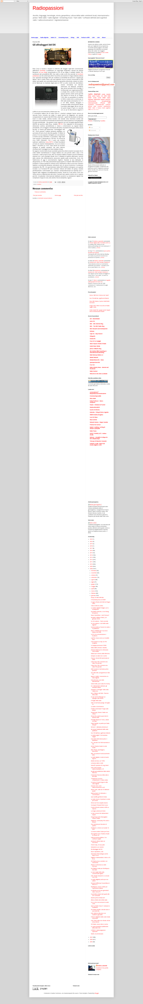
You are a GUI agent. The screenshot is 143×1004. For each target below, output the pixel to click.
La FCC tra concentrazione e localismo (98, 635)
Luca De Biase (94, 417)
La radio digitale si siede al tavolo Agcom (100, 757)
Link (98, 37)
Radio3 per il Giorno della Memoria (100, 653)
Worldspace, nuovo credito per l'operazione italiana (99, 887)
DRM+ (90, 108)
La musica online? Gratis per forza (100, 831)
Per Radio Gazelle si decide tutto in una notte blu (100, 910)
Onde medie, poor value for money (100, 683)
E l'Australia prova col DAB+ (98, 599)
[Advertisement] (63, 29)
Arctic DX (92, 321)
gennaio (93, 595)
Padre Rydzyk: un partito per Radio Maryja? (100, 724)
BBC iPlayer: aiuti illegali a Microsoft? (98, 750)
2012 (91, 559)
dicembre (94, 570)
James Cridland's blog (95, 348)
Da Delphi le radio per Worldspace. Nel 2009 (100, 869)
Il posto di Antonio (95, 410)
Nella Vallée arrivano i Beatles (99, 647)
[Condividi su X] (61, 182)
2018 (91, 546)
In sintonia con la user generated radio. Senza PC (99, 891)
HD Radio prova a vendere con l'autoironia (99, 861)
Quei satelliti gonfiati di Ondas (99, 797)
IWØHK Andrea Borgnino (96, 414)
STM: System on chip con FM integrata (99, 642)
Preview (90, 121)
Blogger (97, 993)
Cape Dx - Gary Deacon (96, 333)
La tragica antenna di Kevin (98, 811)
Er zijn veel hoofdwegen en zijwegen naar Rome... (98, 697)
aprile (93, 588)
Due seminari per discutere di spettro (99, 824)
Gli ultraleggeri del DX (96, 849)
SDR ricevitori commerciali (99, 104)
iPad (92, 109)
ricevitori (39, 184)
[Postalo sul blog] (60, 182)
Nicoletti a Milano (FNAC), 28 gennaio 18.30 (99, 618)
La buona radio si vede (97, 763)
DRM (104, 98)
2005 (91, 942)
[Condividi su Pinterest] (64, 182)
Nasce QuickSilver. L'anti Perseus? (100, 615)
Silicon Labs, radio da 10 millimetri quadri (100, 790)
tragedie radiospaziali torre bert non (99, 281)
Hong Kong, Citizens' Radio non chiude (99, 713)
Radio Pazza (93, 431)
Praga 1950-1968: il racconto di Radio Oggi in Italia (100, 306)
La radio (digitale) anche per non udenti (99, 880)
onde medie (106, 94)
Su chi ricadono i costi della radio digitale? (99, 624)
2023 (91, 539)
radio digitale (94, 94)
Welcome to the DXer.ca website (98, 373)
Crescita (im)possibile (95, 396)
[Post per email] (55, 182)
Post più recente (37, 195)
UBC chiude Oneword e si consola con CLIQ (100, 876)
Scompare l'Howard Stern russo (99, 805)
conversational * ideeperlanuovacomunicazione (98, 392)
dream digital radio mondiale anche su (100, 243)
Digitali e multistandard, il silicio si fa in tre (100, 858)
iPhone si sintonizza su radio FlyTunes (98, 865)
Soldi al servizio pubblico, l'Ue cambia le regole (99, 838)
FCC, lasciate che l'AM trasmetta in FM (100, 743)
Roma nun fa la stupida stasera (99, 803)
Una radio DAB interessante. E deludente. (99, 739)
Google (99, 54)
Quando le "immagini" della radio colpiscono (100, 690)
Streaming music (63, 37)
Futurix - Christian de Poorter (97, 405)
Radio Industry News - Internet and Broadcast (99, 368)
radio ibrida (95, 109)
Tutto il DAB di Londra (97, 605)
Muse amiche (93, 419)
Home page (34, 37)
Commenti (93, 130)
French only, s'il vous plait (98, 845)
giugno (93, 584)
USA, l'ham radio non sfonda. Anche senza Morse (100, 921)
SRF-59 (60, 124)
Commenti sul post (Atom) (45, 198)
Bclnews (92, 331)
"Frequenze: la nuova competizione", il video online (99, 779)
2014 (91, 555)
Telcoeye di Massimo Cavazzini (98, 441)
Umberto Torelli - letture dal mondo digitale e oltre (97, 444)
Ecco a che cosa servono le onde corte (100, 902)
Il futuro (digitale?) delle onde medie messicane (100, 917)
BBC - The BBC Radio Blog (97, 326)
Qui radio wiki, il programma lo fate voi (100, 673)
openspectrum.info (95, 362)
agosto (93, 579)
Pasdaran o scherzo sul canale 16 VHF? (100, 828)
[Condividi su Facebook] (63, 182)
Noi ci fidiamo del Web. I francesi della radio (99, 693)
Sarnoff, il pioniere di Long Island (99, 765)
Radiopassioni (48, 8)
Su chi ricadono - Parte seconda (99, 621)
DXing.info (92, 336)
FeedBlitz (102, 121)
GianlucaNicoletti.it (95, 407)
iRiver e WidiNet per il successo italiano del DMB (99, 631)
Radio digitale (44, 37)
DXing (72, 37)
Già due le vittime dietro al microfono (98, 841)
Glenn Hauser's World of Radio (98, 343)
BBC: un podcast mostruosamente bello (100, 754)
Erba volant (93, 398)
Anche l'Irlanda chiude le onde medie (99, 746)
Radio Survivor (93, 371)
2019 (91, 543)
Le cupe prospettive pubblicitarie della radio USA (99, 927)
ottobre (93, 575)
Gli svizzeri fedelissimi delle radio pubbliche (99, 730)
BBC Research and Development (98, 328)
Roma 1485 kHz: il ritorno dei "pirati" (99, 295)
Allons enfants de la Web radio (99, 900)
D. (94, 251)
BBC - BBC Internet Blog (96, 323)
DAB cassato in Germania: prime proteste (99, 669)
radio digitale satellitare (99, 98)
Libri (93, 37)
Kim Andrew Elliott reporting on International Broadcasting (98, 351)
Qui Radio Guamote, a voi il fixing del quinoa (100, 612)
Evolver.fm (92, 338)
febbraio (93, 593)
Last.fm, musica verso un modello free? (100, 638)
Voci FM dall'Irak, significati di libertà (99, 298)
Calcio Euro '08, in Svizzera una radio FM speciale (99, 662)
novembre (94, 573)
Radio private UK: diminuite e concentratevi (98, 793)
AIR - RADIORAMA (95, 319)
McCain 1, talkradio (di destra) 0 (99, 727)
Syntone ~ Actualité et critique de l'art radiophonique (98, 437)
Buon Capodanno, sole (97, 851)
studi (103, 108)
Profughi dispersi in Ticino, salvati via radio (100, 720)
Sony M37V (49, 142)
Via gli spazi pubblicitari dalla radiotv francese (100, 772)
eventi (103, 99)
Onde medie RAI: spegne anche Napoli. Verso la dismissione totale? (100, 310)
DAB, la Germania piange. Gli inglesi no (100, 703)
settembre (94, 577)
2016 (91, 550)
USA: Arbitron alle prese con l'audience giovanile (98, 913)
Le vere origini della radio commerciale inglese (97, 872)
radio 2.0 (99, 96)
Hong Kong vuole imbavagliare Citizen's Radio (99, 817)
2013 (91, 557)
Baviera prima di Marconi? (98, 897)
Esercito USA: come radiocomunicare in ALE (98, 786)
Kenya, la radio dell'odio (97, 597)
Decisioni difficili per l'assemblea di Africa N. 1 (100, 883)
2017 (91, 548)
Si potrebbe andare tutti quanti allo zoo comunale (100, 894)
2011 (91, 562)
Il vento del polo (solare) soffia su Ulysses (100, 808)
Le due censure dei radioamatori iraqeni (99, 813)
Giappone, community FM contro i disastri (100, 821)
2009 (91, 566)
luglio (92, 582)
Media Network (94, 357)
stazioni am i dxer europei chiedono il (100, 262)
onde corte (97, 98)
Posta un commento (40, 192)
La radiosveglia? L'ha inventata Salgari (99, 735)
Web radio (91, 96)
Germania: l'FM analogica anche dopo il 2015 (99, 854)
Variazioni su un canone (97, 847)
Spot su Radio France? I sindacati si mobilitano (100, 906)
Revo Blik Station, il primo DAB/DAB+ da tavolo (100, 301)
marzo (93, 591)
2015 (91, 553)
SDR (78, 37)
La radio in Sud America (97, 706)
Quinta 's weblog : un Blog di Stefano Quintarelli (97, 427)
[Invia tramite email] (58, 182)
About (104, 37)
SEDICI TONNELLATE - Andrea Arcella (98, 434)
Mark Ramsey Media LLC (96, 355)
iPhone (102, 103)
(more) (98, 247)
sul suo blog (43, 72)
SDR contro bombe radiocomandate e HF (97, 768)
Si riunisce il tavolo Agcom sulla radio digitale (99, 782)
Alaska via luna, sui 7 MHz (98, 761)
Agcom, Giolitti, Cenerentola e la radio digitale (99, 677)
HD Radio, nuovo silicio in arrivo (99, 924)
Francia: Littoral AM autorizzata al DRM (100, 658)
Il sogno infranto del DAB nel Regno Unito (100, 602)
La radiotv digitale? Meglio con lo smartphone (100, 608)
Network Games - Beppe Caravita (99, 422)
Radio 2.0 (53, 37)
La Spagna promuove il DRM (98, 645)
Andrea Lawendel (98, 241)
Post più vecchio (78, 195)
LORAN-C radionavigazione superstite (98, 930)
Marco (95, 280)
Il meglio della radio (96, 700)
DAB (109, 96)
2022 (91, 541)
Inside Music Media (95, 346)
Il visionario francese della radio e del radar (100, 775)
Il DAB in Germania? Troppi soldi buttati (99, 709)
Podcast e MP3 (85, 37)
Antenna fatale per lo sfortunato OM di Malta (99, 650)
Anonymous (97, 270)
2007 (91, 937)
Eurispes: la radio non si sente (99, 656)
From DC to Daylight (95, 341)
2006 (91, 939)
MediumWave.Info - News (97, 360)
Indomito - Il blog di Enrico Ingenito (99, 412)
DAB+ (90, 98)
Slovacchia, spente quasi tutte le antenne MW (99, 716)
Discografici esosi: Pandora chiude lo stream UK (100, 834)
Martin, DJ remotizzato (97, 934)
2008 (91, 568)
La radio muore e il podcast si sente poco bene (100, 799)
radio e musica (96, 108)
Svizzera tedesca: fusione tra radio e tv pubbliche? (100, 627)
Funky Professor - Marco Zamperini (96, 401)
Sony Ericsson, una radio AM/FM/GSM (97, 680)
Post (91, 127)
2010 (91, 564)
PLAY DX (92, 365)
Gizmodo (42, 70)
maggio (93, 586)
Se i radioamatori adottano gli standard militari (99, 686)
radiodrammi (107, 106)
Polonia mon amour (95, 424)
